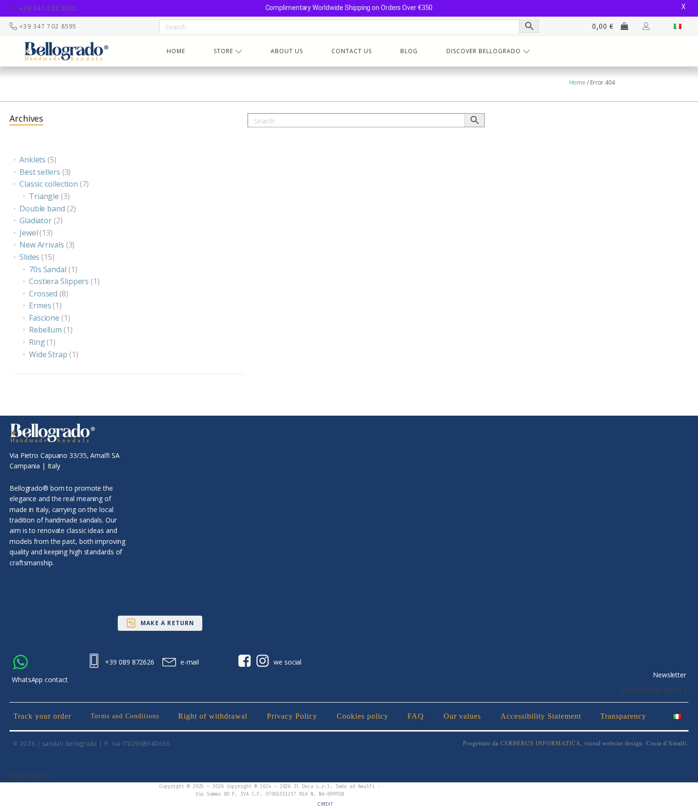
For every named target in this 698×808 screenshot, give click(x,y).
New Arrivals (41, 244)
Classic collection (48, 184)
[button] (160, 623)
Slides (29, 257)
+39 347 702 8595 (48, 8)
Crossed (43, 293)
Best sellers (39, 172)
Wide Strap (48, 354)
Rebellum (45, 329)
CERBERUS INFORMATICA (540, 743)
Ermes (40, 305)
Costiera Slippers (59, 281)
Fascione (44, 318)
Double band (42, 208)
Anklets (32, 159)
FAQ (415, 716)
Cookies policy (362, 716)
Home (577, 82)
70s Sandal (47, 269)
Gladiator (35, 220)
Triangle (44, 196)
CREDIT (325, 804)
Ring (37, 342)
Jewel (28, 233)
